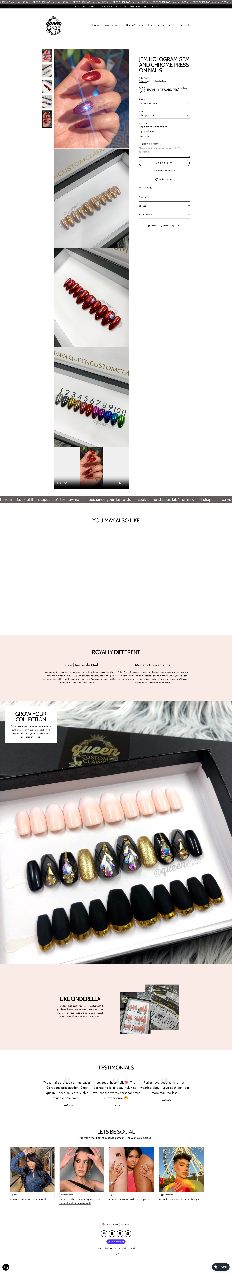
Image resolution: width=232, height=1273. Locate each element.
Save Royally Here (174, 1264)
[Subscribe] (196, 1255)
